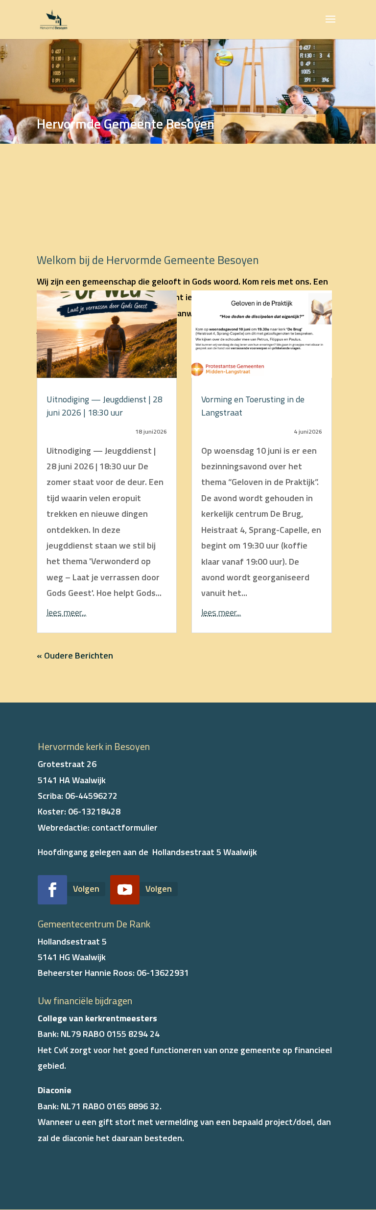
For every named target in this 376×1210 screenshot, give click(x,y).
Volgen (86, 888)
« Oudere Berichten (75, 655)
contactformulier (125, 827)
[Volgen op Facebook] (52, 889)
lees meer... (66, 612)
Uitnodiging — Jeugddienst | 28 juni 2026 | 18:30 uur (105, 406)
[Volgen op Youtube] (125, 889)
